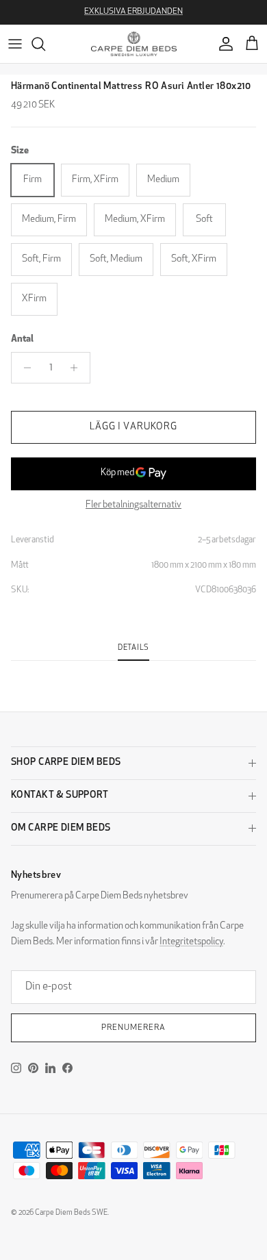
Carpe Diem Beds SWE (71, 1213)
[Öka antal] (78, 368)
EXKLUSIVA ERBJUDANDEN (133, 12)
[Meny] (15, 44)
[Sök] (45, 44)
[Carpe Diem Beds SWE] (134, 44)
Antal (22, 339)
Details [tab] (133, 648)
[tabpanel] (133, 669)
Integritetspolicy (191, 942)
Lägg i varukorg (134, 427)
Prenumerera (133, 1028)
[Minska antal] (24, 368)
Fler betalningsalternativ (133, 505)
